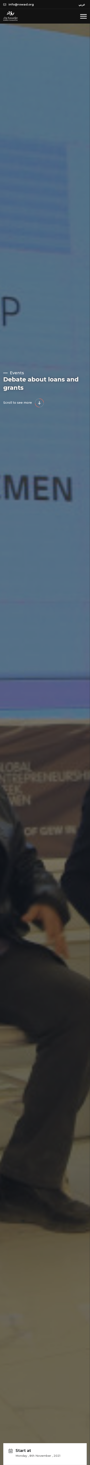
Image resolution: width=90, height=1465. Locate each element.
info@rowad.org (21, 4)
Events (16, 373)
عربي (82, 4)
